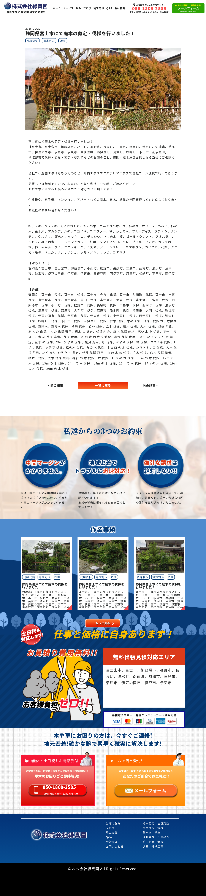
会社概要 (120, 8)
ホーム (57, 8)
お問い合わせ (115, 846)
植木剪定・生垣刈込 (156, 823)
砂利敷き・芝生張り (156, 837)
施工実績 (98, 8)
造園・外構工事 (153, 846)
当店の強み (113, 823)
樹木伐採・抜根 (153, 828)
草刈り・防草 (151, 832)
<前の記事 (55, 385)
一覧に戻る (103, 385)
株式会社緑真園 (65, 834)
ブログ (87, 8)
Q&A (109, 8)
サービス (68, 8)
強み (78, 8)
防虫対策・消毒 (153, 842)
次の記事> (150, 385)
